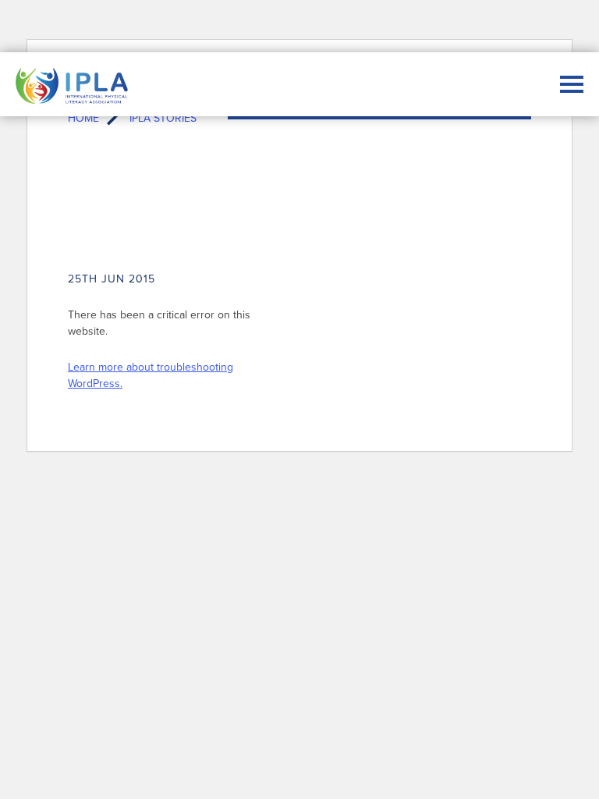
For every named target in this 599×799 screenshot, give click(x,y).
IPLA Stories (163, 118)
